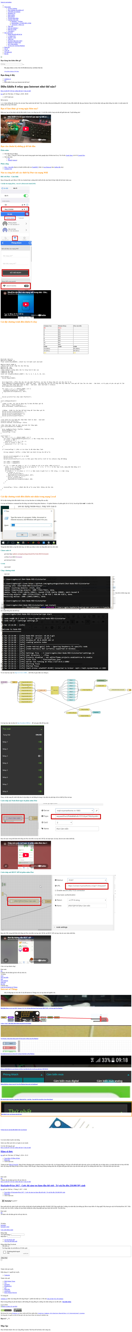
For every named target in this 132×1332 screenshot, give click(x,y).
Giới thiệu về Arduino (14, 11)
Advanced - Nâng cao (17, 24)
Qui (5, 1283)
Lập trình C (11, 31)
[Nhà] (1, 57)
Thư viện (10, 26)
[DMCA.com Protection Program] (6, 1311)
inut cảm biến (4, 977)
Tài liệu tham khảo (13, 18)
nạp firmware (47, 167)
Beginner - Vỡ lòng (17, 21)
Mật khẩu (4, 1236)
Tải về (6, 49)
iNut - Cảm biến (8, 167)
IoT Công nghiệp (13, 44)
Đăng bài (7, 47)
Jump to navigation (6, 2)
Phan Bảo (7, 1289)
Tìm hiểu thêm (66, 1302)
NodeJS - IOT (12, 37)
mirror (15, 160)
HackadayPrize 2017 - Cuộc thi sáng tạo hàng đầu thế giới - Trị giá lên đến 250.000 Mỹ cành (43, 1185)
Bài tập (6, 54)
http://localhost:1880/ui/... (24, 723)
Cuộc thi (6, 50)
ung (5, 1288)
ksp (2, 94)
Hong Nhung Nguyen (10, 1292)
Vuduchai (7, 1275)
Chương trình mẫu (13, 20)
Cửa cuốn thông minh (7, 1230)
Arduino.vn (4, 1298)
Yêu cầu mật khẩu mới (10, 1241)
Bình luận (7, 1160)
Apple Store (69, 155)
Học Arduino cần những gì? (16, 10)
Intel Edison (11, 16)
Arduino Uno (8, 169)
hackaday (3, 1225)
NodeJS (10, 160)
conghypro (7, 1291)
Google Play (81, 155)
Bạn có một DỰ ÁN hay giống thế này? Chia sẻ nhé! (16, 91)
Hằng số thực (7, 1151)
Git (9, 158)
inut (2, 979)
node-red (3, 982)
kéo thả (3, 984)
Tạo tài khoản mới (9, 1239)
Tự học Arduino (12, 8)
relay (2, 976)
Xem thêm (12, 1158)
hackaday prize (5, 1227)
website (43, 1315)
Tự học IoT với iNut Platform (16, 45)
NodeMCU (35, 167)
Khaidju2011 (8, 1286)
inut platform (4, 980)
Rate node (3, 969)
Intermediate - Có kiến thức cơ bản (21, 23)
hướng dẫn (57, 167)
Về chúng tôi (8, 52)
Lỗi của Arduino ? (13, 28)
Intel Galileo (11, 15)
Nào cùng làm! (8, 33)
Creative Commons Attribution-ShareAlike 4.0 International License (61, 1313)
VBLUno (10, 39)
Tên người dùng (6, 1234)
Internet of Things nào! (14, 42)
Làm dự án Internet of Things (9, 987)
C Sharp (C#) (12, 36)
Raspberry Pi (11, 13)
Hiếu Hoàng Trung (9, 1281)
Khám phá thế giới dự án (15, 34)
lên (1, 971)
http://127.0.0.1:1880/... (21, 672)
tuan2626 (7, 1284)
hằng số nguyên (13, 1164)
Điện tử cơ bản (12, 29)
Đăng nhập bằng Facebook (8, 1244)
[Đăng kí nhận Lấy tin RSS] (9, 1306)
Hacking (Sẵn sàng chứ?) (15, 41)
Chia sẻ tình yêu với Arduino (55, 1298)
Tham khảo (7, 7)
